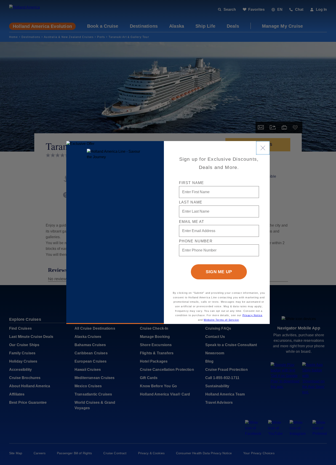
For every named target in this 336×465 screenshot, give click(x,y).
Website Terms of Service (221, 319)
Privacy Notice (253, 315)
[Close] (263, 148)
